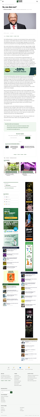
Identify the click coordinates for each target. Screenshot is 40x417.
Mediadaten (2, 397)
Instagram (15, 154)
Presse (38, 415)
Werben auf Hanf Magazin (4, 396)
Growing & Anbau (17, 378)
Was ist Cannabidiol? (30, 379)
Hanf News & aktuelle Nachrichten (9, 4)
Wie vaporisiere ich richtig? (31, 376)
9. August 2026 (12, 175)
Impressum (26, 415)
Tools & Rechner (3, 401)
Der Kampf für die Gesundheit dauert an (13, 129)
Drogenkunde (3, 409)
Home (3, 4)
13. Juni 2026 (29, 148)
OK (11, 392)
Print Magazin (22, 410)
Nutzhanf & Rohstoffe (17, 381)
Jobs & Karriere (3, 400)
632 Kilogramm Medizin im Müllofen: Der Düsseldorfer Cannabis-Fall (14, 147)
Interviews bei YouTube (23, 50)
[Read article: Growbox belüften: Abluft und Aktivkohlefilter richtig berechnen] (28, 167)
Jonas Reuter (8, 175)
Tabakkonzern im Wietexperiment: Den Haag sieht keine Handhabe (33, 375)
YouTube (18, 154)
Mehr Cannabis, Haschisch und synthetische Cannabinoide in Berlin (18, 125)
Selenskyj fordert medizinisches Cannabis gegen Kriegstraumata (17, 127)
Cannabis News (16, 375)
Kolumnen (2, 407)
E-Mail (18, 36)
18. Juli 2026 (14, 149)
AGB (33, 415)
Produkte (21, 409)
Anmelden (27, 137)
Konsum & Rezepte (17, 382)
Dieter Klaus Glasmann (7, 9)
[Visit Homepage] (19, 1)
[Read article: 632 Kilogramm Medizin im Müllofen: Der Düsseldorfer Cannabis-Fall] (7, 147)
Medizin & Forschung (17, 376)
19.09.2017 (14, 9)
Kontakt (35, 415)
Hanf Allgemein (22, 407)
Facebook (11, 36)
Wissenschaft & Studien (17, 385)
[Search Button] (37, 1)
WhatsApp (7, 36)
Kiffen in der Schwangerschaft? (32, 380)
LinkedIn (15, 36)
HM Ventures (3, 399)
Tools (1, 412)
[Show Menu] (2, 1)
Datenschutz (30, 415)
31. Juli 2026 (29, 175)
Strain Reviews (16, 379)
